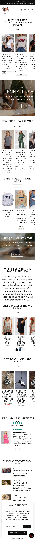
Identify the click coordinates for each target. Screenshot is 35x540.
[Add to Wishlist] (4, 36)
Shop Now (17, 254)
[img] (17, 423)
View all (17, 29)
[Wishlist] (28, 10)
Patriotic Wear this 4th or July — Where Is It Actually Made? (22, 473)
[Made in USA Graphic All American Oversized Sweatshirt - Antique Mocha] (23, 228)
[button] (16, 449)
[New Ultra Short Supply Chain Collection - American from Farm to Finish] (6, 482)
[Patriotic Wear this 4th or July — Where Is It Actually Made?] (6, 470)
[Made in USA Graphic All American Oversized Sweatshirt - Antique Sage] (19, 228)
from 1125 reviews (17, 425)
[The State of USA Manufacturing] (6, 497)
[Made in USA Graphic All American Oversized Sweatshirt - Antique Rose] (21, 228)
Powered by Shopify (17, 538)
